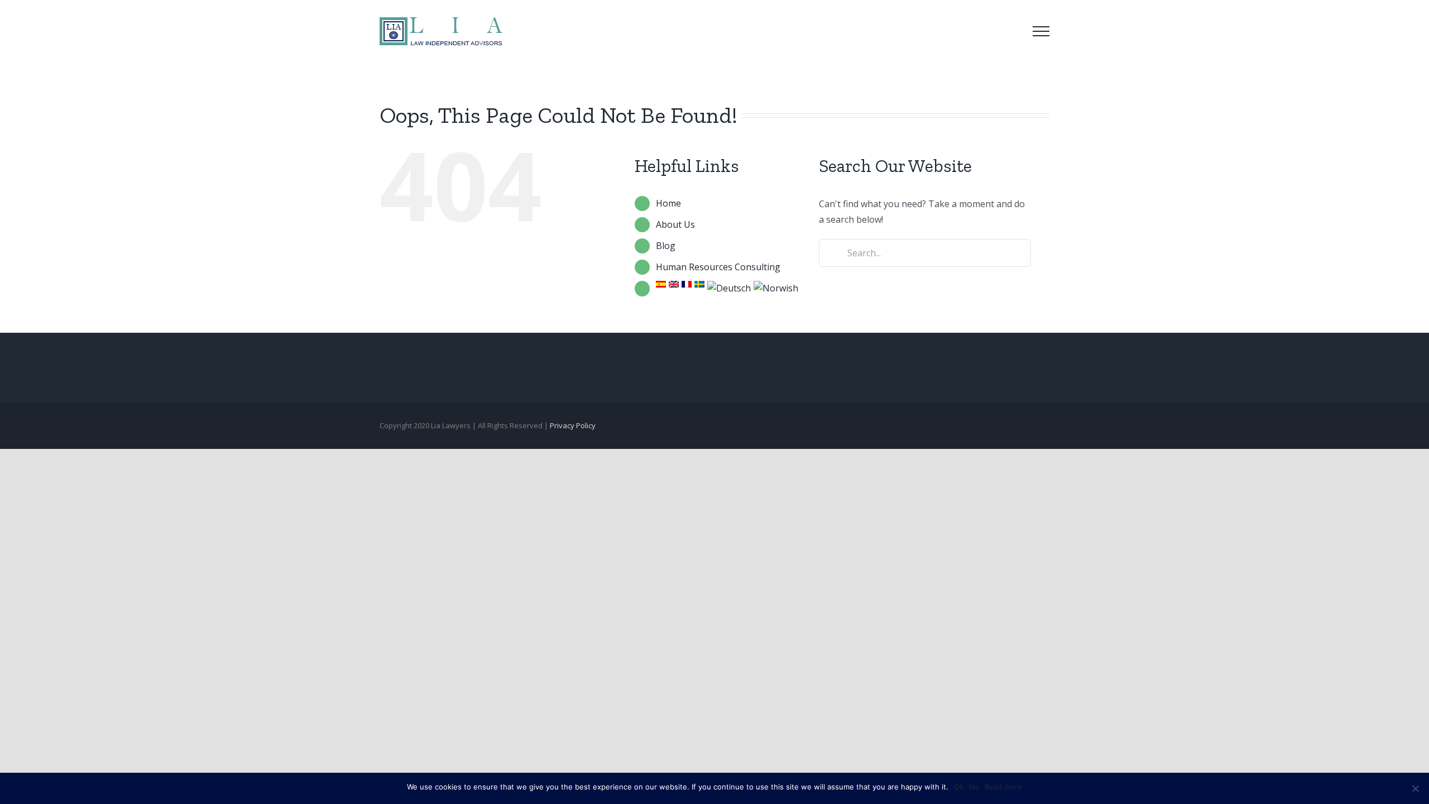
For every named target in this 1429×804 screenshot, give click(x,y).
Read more (1003, 786)
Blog (665, 246)
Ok (958, 786)
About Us (675, 224)
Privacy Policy (573, 425)
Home (668, 203)
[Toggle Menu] (1041, 31)
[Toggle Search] (1009, 30)
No (974, 786)
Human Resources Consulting (718, 267)
